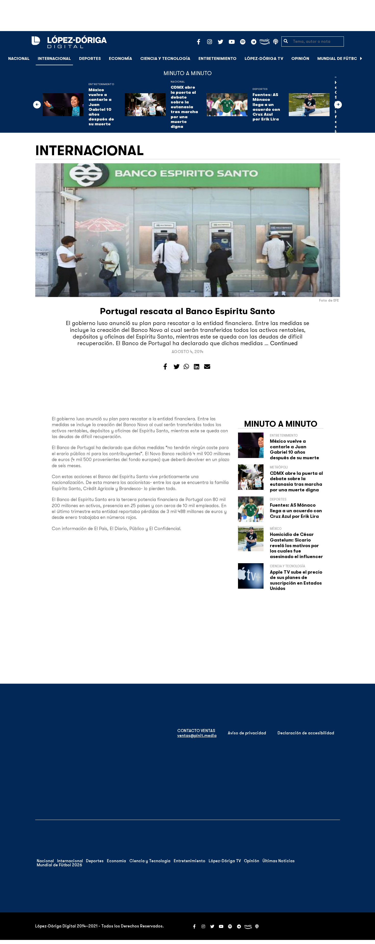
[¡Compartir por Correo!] (207, 366)
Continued (284, 343)
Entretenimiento (217, 58)
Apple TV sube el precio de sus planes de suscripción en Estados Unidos (296, 580)
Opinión (300, 58)
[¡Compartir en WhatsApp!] (186, 366)
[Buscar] (368, 58)
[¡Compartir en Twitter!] (176, 366)
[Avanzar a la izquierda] (37, 105)
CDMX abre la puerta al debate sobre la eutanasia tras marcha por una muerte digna (184, 107)
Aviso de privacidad (247, 733)
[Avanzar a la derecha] (361, 58)
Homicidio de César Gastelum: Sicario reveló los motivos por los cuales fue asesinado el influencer (296, 545)
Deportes (90, 58)
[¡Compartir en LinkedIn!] (196, 366)
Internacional (54, 58)
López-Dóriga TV (264, 58)
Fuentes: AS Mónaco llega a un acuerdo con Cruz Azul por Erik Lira (266, 107)
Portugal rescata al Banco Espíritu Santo (187, 311)
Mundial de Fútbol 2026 (344, 58)
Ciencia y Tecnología (165, 58)
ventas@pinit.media (197, 736)
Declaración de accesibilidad (306, 733)
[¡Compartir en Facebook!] (165, 366)
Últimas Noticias (278, 861)
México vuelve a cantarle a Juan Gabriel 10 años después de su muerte (101, 107)
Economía (120, 58)
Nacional (19, 58)
